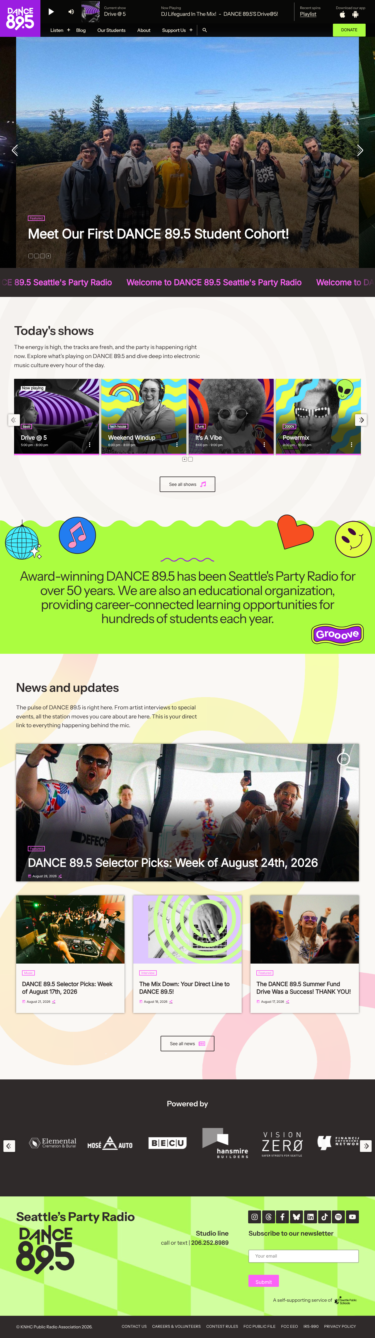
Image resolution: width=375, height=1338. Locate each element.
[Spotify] (338, 1216)
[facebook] (282, 1216)
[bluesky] (296, 1216)
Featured (36, 202)
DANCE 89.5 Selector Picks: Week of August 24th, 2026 (173, 863)
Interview (147, 973)
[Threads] (268, 1216)
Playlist (308, 14)
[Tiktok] (324, 1216)
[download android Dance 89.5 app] (355, 14)
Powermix (296, 437)
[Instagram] (254, 1216)
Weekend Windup (131, 437)
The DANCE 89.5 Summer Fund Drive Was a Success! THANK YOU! (303, 988)
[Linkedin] (310, 1216)
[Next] (358, 151)
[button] (30, 256)
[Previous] (16, 151)
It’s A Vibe (208, 437)
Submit (263, 1282)
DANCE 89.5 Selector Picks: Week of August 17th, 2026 (176, 226)
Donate (349, 29)
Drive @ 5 (34, 437)
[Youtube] (352, 1216)
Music (28, 973)
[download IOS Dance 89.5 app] (342, 14)
